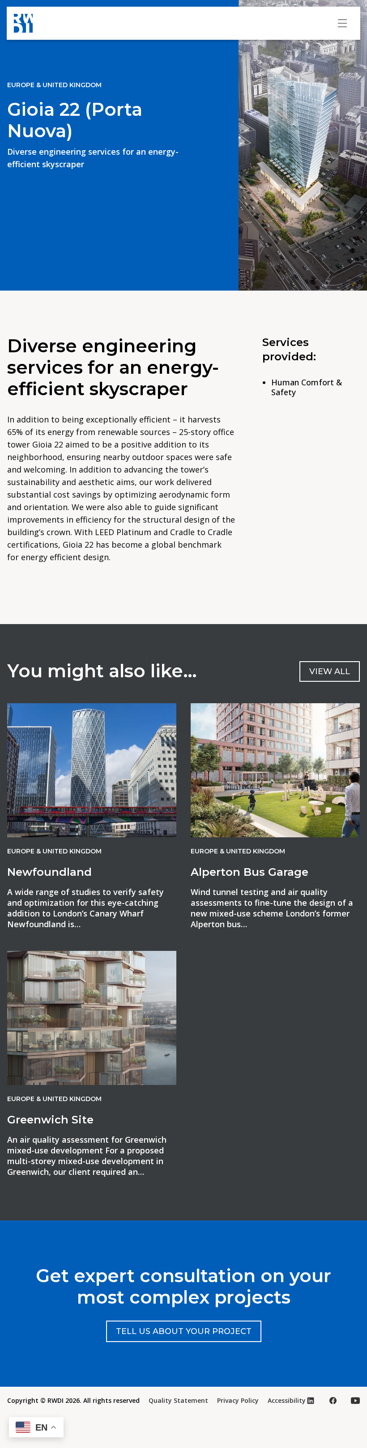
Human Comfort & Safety (306, 387)
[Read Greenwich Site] (91, 1018)
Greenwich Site (50, 1119)
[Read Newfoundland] (91, 770)
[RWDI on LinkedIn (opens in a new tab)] (310, 1400)
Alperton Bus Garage (249, 871)
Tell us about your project (184, 1331)
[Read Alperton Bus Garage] (275, 770)
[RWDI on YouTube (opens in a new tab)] (355, 1400)
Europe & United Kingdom (54, 85)
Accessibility (287, 1400)
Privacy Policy (238, 1400)
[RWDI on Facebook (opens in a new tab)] (333, 1400)
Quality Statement (178, 1400)
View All (329, 671)
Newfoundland (49, 871)
